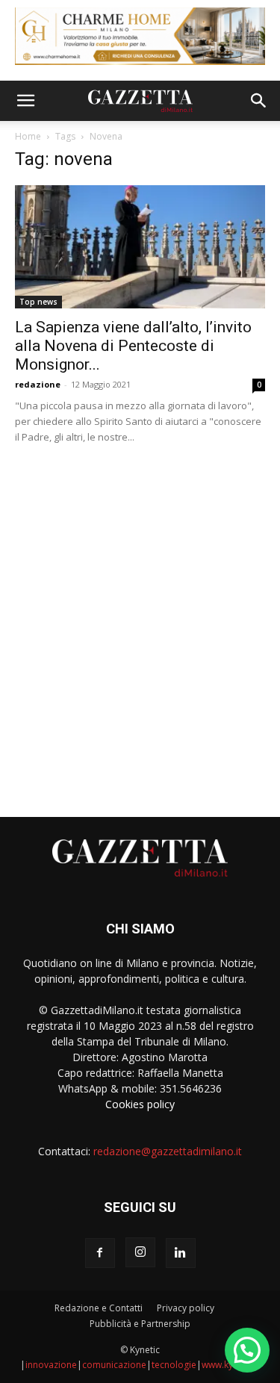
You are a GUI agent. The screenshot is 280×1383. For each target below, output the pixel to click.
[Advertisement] (140, 625)
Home (28, 136)
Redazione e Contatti (99, 1308)
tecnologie (174, 1364)
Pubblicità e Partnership (140, 1323)
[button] (25, 101)
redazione (37, 384)
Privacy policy (185, 1308)
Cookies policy (140, 1104)
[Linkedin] (181, 1253)
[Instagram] (140, 1252)
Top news (38, 301)
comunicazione (114, 1364)
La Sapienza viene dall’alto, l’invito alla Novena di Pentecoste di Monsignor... (133, 345)
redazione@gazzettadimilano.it (167, 1151)
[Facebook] (100, 1253)
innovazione (51, 1364)
